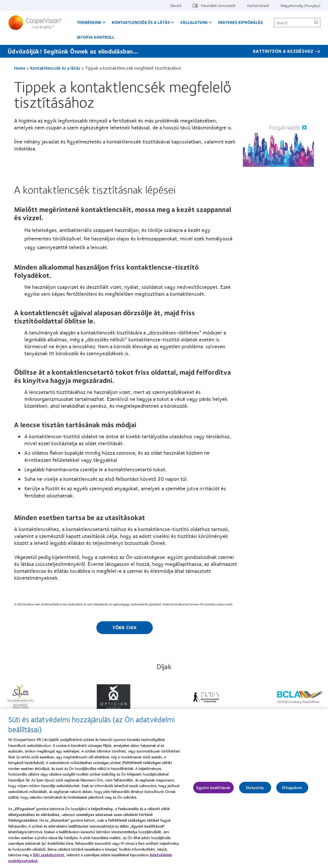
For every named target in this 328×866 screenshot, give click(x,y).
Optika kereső (258, 5)
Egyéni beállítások (213, 787)
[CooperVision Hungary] (37, 22)
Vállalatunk (194, 22)
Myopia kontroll (95, 37)
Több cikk (124, 627)
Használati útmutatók (218, 5)
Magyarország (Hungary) (300, 5)
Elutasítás (255, 787)
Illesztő (175, 5)
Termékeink (89, 22)
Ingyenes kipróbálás (240, 22)
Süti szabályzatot (48, 855)
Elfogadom (292, 787)
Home (19, 68)
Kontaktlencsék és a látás (141, 22)
